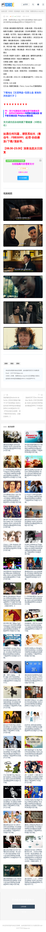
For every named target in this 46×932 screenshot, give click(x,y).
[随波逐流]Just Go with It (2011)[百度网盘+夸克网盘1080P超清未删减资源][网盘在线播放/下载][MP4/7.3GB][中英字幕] (12, 828)
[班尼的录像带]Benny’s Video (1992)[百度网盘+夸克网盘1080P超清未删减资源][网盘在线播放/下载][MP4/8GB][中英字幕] (34, 448)
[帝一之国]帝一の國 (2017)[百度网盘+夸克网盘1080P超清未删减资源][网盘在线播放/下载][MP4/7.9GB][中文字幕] (34, 778)
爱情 (17, 363)
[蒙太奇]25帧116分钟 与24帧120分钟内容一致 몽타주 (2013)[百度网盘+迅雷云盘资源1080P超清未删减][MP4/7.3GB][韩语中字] (12, 853)
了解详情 (23, 911)
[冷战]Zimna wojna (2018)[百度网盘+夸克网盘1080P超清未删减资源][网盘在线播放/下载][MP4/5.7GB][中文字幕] (12, 803)
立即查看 (23, 906)
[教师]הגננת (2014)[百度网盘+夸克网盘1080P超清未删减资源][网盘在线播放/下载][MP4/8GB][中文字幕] (33, 575)
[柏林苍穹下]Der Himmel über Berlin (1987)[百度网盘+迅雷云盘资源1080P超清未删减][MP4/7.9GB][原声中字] (34, 403)
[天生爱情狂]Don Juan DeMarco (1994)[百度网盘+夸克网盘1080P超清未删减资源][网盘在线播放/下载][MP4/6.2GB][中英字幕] (12, 498)
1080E (10, 11)
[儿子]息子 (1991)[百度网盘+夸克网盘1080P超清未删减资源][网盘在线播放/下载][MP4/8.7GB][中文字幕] (33, 498)
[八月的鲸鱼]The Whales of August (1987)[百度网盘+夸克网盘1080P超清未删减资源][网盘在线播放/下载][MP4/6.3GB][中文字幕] (12, 473)
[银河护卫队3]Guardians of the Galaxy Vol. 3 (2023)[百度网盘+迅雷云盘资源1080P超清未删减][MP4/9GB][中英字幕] (12, 523)
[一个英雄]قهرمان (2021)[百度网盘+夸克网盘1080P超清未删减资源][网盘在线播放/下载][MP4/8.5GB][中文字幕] (12, 753)
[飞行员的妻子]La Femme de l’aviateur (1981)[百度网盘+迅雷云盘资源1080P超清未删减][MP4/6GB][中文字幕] (12, 778)
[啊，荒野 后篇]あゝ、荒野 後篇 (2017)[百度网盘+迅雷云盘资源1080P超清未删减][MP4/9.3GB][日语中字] (12, 678)
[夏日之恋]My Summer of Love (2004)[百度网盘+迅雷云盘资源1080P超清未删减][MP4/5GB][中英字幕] (33, 473)
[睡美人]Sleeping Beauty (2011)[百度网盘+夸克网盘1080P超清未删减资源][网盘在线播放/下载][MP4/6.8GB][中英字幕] (33, 828)
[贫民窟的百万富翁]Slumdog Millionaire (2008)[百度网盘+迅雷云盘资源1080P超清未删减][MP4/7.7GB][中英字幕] (12, 575)
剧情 (6, 363)
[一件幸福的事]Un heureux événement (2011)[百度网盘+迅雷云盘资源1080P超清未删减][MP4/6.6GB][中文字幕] (34, 600)
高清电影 (17, 11)
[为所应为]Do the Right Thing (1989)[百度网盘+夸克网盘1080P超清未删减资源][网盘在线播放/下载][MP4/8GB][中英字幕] (33, 803)
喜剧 (11, 363)
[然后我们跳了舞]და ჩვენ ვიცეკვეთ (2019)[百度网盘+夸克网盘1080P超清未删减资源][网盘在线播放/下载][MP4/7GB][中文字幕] (12, 627)
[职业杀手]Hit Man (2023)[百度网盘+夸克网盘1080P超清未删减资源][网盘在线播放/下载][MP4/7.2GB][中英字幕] (12, 728)
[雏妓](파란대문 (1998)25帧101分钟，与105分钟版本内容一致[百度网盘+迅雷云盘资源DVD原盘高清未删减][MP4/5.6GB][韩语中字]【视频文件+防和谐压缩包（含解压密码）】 (33, 855)
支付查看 (24, 178)
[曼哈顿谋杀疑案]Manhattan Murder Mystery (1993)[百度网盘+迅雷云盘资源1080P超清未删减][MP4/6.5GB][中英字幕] (34, 678)
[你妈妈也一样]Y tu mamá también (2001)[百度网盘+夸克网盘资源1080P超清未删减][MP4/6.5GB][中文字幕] (33, 627)
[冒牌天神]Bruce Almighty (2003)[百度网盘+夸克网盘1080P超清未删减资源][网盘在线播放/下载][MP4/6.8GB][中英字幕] (34, 652)
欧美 (22, 11)
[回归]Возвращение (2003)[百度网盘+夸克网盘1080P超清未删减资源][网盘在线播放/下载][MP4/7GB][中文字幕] (12, 704)
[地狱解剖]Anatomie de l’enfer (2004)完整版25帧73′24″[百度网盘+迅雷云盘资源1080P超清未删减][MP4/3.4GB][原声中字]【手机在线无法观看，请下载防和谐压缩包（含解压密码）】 (12, 407)
